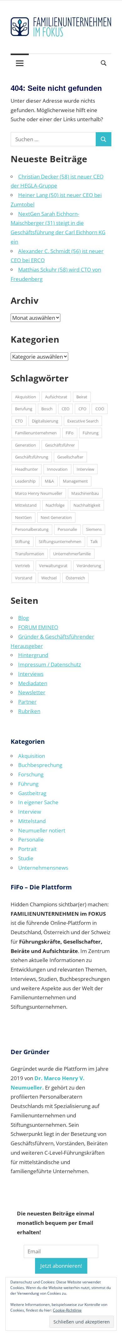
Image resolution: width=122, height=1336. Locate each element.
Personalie (67, 529)
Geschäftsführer (60, 445)
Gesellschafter (70, 457)
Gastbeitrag (32, 793)
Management (75, 481)
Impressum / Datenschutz (49, 664)
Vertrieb (22, 565)
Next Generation (56, 517)
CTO (19, 421)
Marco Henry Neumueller (38, 493)
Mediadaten (32, 683)
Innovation (57, 469)
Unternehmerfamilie (72, 554)
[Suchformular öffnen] (103, 62)
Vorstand (23, 578)
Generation (25, 445)
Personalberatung (31, 529)
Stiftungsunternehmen (60, 541)
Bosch (47, 409)
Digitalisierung (45, 421)
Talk (94, 541)
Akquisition (25, 397)
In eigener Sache (38, 802)
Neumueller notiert (41, 830)
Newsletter (31, 692)
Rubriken (29, 711)
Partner (27, 701)
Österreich (75, 578)
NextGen (23, 517)
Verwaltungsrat (53, 565)
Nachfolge (55, 505)
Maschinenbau (85, 493)
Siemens (94, 529)
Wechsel (49, 578)
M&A (49, 481)
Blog (23, 617)
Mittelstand (26, 505)
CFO (82, 409)
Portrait (27, 848)
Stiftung (22, 541)
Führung (91, 433)
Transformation (29, 554)
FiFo (70, 433)
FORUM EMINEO (38, 627)
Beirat (81, 397)
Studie (25, 858)
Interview (85, 469)
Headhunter (26, 469)
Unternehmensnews (43, 867)
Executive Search (83, 421)
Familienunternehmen (36, 433)
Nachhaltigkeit (87, 505)
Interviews (30, 673)
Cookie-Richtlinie (67, 1310)
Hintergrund (33, 655)
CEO (65, 409)
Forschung (30, 774)
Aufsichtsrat (56, 397)
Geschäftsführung (31, 457)
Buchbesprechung (40, 765)
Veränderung (89, 565)
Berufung (23, 409)
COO (99, 409)
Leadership (25, 481)
